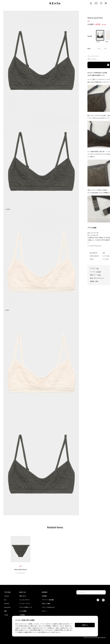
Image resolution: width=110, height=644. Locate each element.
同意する (85, 625)
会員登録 (44, 596)
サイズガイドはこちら (94, 246)
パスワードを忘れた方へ (48, 607)
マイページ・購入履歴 (48, 600)
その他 (6, 615)
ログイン (44, 611)
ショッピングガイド (24, 600)
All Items (6, 596)
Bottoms (6, 603)
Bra (98, 268)
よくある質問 (22, 611)
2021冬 (98, 272)
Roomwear (7, 607)
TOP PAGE (7, 592)
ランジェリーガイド (24, 603)
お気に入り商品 (46, 603)
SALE (99, 275)
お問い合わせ (22, 596)
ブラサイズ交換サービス (25, 607)
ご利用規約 (22, 615)
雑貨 (5, 611)
